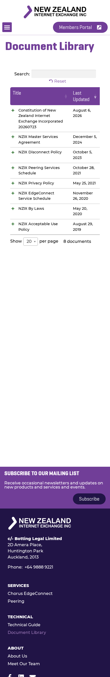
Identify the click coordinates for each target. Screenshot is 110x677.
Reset (60, 81)
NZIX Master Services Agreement (38, 139)
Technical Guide (24, 624)
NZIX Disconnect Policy (40, 152)
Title (17, 93)
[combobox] (30, 241)
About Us (17, 656)
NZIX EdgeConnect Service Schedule (36, 196)
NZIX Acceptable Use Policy (38, 227)
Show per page (34, 241)
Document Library (27, 632)
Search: (22, 73)
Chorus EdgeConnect (30, 593)
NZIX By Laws (31, 208)
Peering (16, 601)
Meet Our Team (24, 663)
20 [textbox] (29, 241)
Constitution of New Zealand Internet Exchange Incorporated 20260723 (40, 118)
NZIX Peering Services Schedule (39, 170)
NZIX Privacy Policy (36, 183)
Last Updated (81, 96)
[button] (7, 27)
